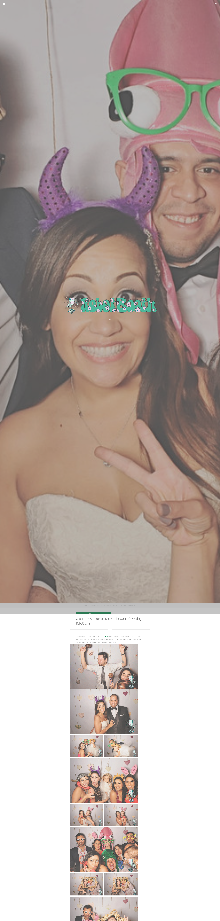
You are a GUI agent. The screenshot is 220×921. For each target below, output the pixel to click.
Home (68, 4)
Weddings (93, 4)
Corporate (84, 4)
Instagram (126, 4)
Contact (76, 4)
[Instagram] (111, 611)
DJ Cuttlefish (141, 4)
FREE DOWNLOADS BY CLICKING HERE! (104, 654)
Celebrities (103, 4)
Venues (111, 4)
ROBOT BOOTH (84, 647)
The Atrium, (105, 647)
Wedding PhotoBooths (104, 624)
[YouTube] (109, 611)
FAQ (133, 4)
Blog (118, 4)
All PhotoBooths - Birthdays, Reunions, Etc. (99, 616)
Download (151, 4)
